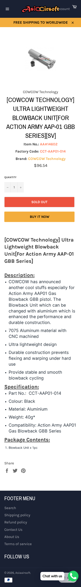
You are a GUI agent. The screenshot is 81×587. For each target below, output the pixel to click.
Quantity (10, 177)
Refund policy (15, 522)
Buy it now (39, 217)
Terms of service (18, 544)
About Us (11, 536)
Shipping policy (17, 515)
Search (10, 508)
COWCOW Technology (47, 158)
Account (63, 9)
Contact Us (13, 529)
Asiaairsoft (22, 572)
